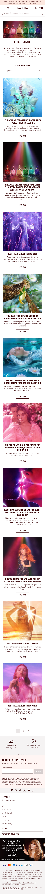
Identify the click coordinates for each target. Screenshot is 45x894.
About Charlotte (7, 813)
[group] (12, 744)
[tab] (18, 754)
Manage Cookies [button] (20, 884)
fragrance (32, 52)
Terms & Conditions (28, 883)
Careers (4, 816)
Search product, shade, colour (17, 13)
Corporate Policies (8, 884)
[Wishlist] (7, 8)
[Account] (36, 8)
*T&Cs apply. (5, 778)
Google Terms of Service (12, 889)
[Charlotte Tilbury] (22, 8)
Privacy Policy (8, 784)
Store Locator (6, 809)
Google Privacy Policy (35, 887)
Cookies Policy (7, 824)
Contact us (14, 880)
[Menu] (2, 8)
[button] (4, 13)
